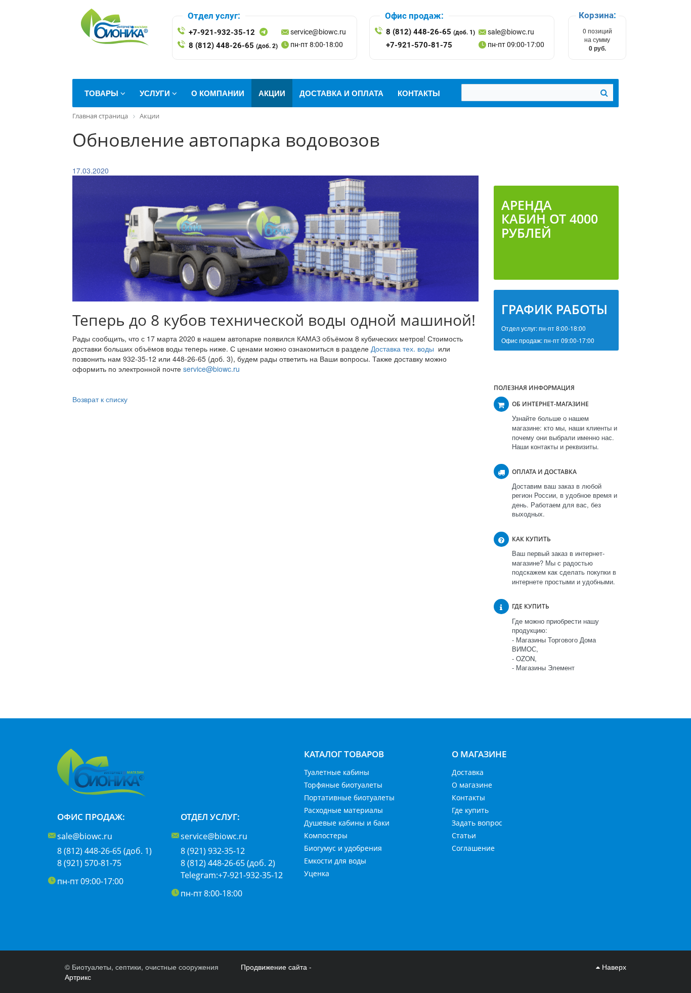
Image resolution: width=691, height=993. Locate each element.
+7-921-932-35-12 (222, 32)
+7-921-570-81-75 (419, 45)
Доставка (468, 772)
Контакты (468, 797)
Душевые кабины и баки (347, 823)
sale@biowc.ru (511, 32)
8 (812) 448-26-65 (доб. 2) (228, 863)
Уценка (316, 873)
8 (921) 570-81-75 (89, 863)
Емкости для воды (335, 861)
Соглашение (473, 848)
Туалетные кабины (336, 772)
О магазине (472, 785)
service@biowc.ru (318, 32)
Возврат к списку (99, 399)
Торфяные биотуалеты (343, 785)
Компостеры (326, 835)
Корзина (596, 15)
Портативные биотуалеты (349, 797)
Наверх (613, 967)
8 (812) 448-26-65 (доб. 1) (104, 850)
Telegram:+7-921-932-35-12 (232, 875)
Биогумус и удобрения (343, 848)
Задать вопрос (477, 823)
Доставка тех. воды (402, 348)
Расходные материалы (343, 810)
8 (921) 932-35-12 (213, 850)
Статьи (464, 835)
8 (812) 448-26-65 (233, 45)
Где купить (470, 810)
